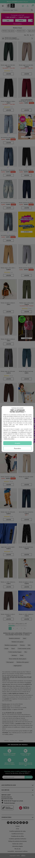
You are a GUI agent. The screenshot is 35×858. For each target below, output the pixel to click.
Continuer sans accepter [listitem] (17, 408)
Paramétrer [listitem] (17, 448)
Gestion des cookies (9, 438)
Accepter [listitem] (17, 443)
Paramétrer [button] (14, 432)
